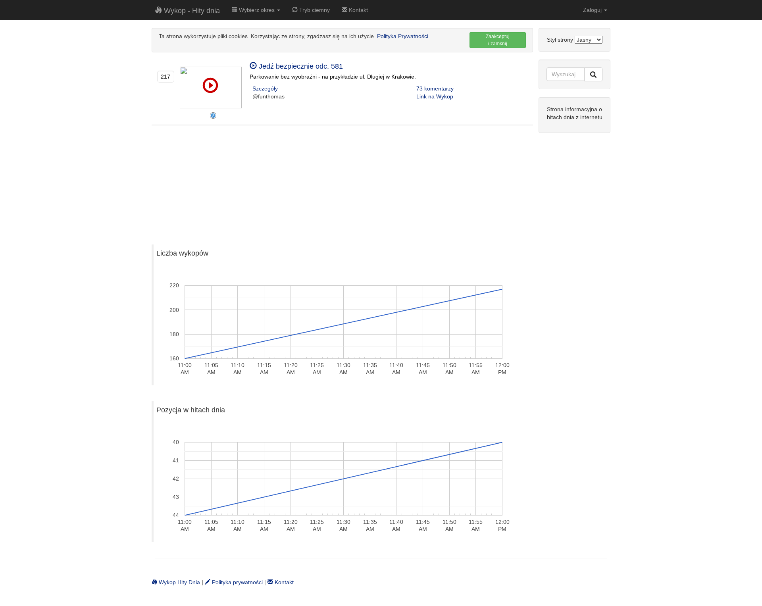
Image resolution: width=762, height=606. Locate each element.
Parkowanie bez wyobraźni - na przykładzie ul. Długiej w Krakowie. (333, 76)
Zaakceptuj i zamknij (498, 40)
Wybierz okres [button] (256, 10)
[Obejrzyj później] (213, 115)
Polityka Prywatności (402, 36)
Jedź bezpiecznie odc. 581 (300, 66)
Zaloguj (593, 10)
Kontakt (357, 10)
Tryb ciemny (314, 10)
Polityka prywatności (236, 582)
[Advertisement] (342, 181)
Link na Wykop (434, 96)
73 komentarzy (435, 88)
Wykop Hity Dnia (178, 582)
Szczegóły (265, 88)
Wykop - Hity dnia (191, 11)
